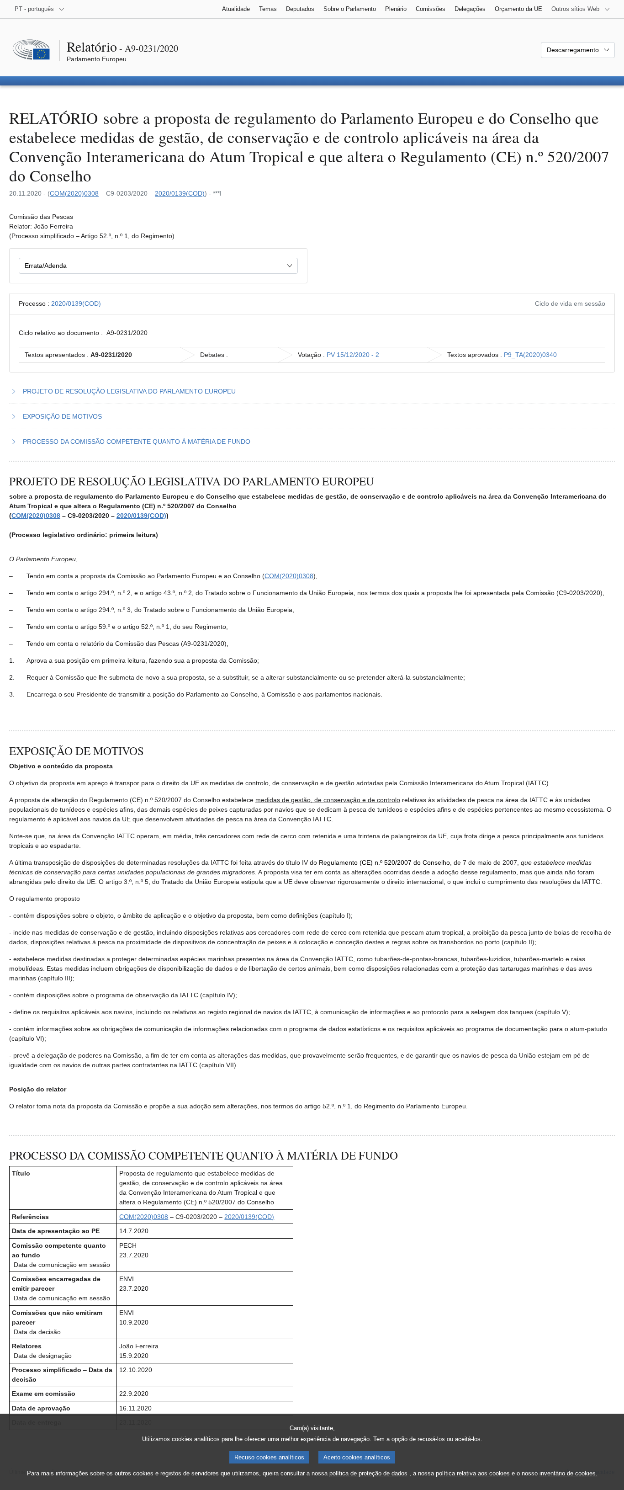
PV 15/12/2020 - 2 (353, 354)
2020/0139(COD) (180, 193)
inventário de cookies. (568, 1473)
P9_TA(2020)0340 (530, 354)
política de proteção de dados (368, 1473)
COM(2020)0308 (74, 193)
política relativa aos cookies (473, 1473)
